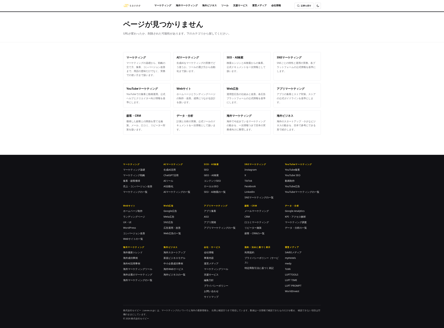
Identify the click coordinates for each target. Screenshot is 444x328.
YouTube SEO (292, 175)
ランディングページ (134, 216)
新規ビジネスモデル (174, 258)
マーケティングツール (216, 269)
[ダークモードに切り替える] (318, 6)
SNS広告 (168, 222)
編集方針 (209, 280)
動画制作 (290, 180)
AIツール (168, 180)
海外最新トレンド (133, 252)
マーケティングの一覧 (135, 191)
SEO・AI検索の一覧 (215, 191)
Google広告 (170, 211)
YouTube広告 (292, 186)
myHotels (290, 258)
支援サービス (240, 5)
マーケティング (162, 5)
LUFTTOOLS (291, 274)
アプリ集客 (210, 211)
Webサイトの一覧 (133, 238)
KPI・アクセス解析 (295, 216)
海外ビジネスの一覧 (174, 274)
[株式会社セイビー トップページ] (132, 6)
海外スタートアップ (174, 252)
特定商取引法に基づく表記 (259, 268)
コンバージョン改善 (134, 233)
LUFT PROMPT (293, 285)
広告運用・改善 (172, 227)
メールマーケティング (257, 211)
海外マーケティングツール (137, 269)
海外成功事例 (130, 258)
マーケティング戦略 (134, 175)
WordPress (129, 227)
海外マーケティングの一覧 (137, 280)
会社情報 (276, 5)
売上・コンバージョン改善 (137, 186)
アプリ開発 (210, 222)
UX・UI (127, 222)
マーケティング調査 (296, 222)
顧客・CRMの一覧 (254, 233)
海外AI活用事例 (131, 263)
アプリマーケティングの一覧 (220, 227)
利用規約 (249, 252)
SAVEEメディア (293, 252)
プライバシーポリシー (216, 285)
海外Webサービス (173, 269)
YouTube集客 (292, 169)
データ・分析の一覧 (296, 227)
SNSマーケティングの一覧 (259, 197)
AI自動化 (168, 186)
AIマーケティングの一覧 (177, 191)
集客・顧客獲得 (131, 180)
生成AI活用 (170, 169)
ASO (206, 216)
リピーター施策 (253, 227)
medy (288, 263)
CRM (247, 216)
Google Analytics (295, 211)
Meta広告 (169, 216)
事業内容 (209, 258)
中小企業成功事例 (173, 263)
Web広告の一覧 (172, 233)
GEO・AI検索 (211, 175)
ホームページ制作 (133, 211)
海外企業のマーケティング (137, 274)
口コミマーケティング (257, 222)
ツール (225, 5)
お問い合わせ (211, 291)
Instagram (251, 169)
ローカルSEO (211, 186)
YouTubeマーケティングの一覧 (302, 191)
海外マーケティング (187, 5)
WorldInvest (292, 291)
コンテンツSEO (212, 180)
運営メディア (259, 5)
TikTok (248, 180)
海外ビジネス (209, 5)
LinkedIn (250, 191)
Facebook (250, 186)
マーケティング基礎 (134, 169)
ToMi (288, 269)
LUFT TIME (291, 280)
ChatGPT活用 (171, 175)
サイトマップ (211, 296)
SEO (206, 169)
